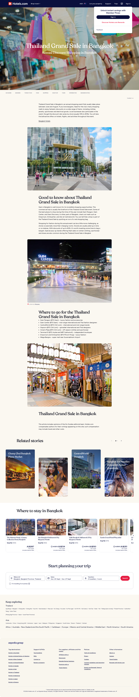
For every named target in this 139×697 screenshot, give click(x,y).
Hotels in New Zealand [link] (15, 659)
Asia (7, 620)
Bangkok (19, 14)
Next (120, 440)
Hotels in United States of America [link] (18, 656)
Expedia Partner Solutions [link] (66, 661)
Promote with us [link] (64, 664)
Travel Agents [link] (63, 667)
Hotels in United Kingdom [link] (16, 662)
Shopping (45, 93)
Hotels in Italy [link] (12, 669)
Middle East (100, 627)
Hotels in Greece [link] (13, 682)
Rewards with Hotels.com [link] (117, 662)
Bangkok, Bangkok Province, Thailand (27, 579)
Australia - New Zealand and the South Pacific (31, 627)
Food (37, 93)
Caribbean (56, 627)
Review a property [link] (39, 662)
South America (127, 627)
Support (108, 4)
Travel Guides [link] (113, 659)
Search (125, 578)
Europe (65, 627)
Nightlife (55, 93)
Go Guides (8, 93)
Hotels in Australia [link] (13, 653)
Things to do (28, 93)
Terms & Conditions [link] (90, 653)
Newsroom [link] (62, 658)
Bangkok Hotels (85, 93)
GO (7, 14)
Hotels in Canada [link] (13, 666)
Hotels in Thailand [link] (13, 672)
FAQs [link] (35, 656)
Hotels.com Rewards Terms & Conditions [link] (93, 668)
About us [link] (112, 653)
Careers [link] (111, 656)
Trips (116, 4)
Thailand (12, 14)
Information (73, 93)
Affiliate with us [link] (64, 654)
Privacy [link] (86, 656)
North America (113, 627)
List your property (95, 4)
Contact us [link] (37, 659)
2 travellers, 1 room (95, 579)
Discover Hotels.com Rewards (113, 22)
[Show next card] (133, 535)
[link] (113, 30)
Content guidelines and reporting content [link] (94, 663)
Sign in (128, 4)
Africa (8, 627)
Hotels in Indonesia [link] (14, 675)
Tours (63, 93)
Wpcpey (37, 304)
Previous (111, 440)
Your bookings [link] (38, 653)
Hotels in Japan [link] (13, 679)
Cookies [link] (86, 659)
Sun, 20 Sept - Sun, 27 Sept (61, 579)
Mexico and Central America (81, 627)
